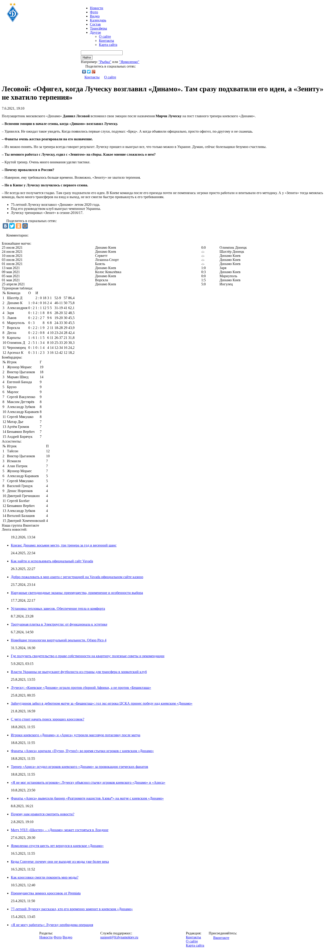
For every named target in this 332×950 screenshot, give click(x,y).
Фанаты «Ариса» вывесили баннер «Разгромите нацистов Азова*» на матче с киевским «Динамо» (87, 798)
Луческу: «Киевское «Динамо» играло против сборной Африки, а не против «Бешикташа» (81, 688)
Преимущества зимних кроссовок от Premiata (46, 893)
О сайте (105, 36)
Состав (95, 24)
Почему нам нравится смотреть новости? (42, 814)
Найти (87, 57)
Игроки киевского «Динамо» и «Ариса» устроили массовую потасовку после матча (75, 735)
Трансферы (98, 28)
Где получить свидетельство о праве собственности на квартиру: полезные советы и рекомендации (87, 656)
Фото (94, 12)
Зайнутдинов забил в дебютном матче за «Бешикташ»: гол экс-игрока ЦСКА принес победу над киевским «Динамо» (101, 703)
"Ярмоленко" (129, 62)
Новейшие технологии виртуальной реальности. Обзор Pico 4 (58, 640)
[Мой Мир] (25, 226)
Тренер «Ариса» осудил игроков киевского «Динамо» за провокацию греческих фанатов (79, 767)
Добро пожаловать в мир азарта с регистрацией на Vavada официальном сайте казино (77, 577)
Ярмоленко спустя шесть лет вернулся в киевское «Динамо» (57, 846)
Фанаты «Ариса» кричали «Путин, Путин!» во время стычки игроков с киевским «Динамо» (82, 751)
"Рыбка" (104, 62)
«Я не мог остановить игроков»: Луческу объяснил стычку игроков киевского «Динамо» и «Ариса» (88, 782)
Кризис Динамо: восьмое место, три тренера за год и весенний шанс (64, 545)
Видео (95, 16)
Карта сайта (108, 45)
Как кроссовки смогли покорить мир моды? (44, 877)
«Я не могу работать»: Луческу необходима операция (52, 925)
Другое (95, 32)
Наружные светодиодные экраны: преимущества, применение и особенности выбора (77, 593)
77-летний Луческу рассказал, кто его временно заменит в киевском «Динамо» (72, 909)
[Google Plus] (93, 72)
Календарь (98, 20)
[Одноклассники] (18, 226)
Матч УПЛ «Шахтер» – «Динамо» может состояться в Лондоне (59, 830)
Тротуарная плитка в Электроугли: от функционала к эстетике (59, 624)
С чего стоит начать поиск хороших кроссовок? (47, 719)
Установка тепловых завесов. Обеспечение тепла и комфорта (58, 608)
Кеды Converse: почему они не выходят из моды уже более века (60, 861)
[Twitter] (89, 72)
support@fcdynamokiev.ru (119, 937)
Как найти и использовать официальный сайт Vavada (52, 561)
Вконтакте (221, 938)
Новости (46, 937)
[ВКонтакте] (84, 72)
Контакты (106, 40)
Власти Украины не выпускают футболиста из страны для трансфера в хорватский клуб (79, 672)
